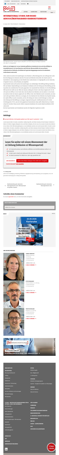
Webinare (32, 387)
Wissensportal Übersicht (10, 372)
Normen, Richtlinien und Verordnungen (13, 391)
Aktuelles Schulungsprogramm (36, 381)
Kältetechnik (43, 11)
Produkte (32, 407)
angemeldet (11, 196)
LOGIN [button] (18, 3)
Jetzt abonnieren (10, 160)
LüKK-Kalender (33, 402)
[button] (27, 3)
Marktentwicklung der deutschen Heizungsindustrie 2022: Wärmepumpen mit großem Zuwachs (16, 185)
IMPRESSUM (7, 441)
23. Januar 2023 (6, 24)
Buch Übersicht (8, 406)
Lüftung (26, 11)
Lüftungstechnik (8, 414)
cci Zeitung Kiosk (33, 375)
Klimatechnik (34, 11)
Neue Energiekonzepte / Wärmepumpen (13, 419)
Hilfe (31, 426)
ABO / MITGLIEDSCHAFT (12, 3)
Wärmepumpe (8, 396)
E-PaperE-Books (51, 447)
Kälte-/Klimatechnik (9, 411)
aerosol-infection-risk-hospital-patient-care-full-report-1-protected (22, 119)
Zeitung (32, 368)
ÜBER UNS (32, 421)
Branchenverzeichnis (15, 1)
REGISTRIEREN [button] (23, 3)
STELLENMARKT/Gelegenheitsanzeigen (38, 410)
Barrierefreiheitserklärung (11, 443)
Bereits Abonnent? (15, 164)
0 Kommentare (22, 24)
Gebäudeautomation (9, 386)
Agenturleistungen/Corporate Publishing (29, 1)
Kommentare (33, 405)
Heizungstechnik (8, 427)
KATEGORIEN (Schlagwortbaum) (37, 429)
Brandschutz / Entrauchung (10, 383)
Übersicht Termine (34, 392)
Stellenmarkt (7, 1)
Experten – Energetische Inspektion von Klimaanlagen (41, 383)
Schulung (32, 378)
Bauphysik (7, 422)
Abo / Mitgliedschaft (34, 372)
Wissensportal (8, 370)
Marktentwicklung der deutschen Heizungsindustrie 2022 (44, 184)
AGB (6, 438)
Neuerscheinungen (9, 408)
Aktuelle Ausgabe (33, 370)
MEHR (52, 12)
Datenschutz (8, 436)
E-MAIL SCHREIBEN (30, 265)
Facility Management (9, 429)
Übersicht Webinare (34, 389)
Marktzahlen (7, 388)
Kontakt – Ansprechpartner (36, 423)
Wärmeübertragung (9, 394)
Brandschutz (7, 424)
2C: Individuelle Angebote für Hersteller (39, 415)
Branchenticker (8, 368)
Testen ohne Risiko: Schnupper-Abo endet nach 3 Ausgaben (32, 160)
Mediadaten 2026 (34, 418)
